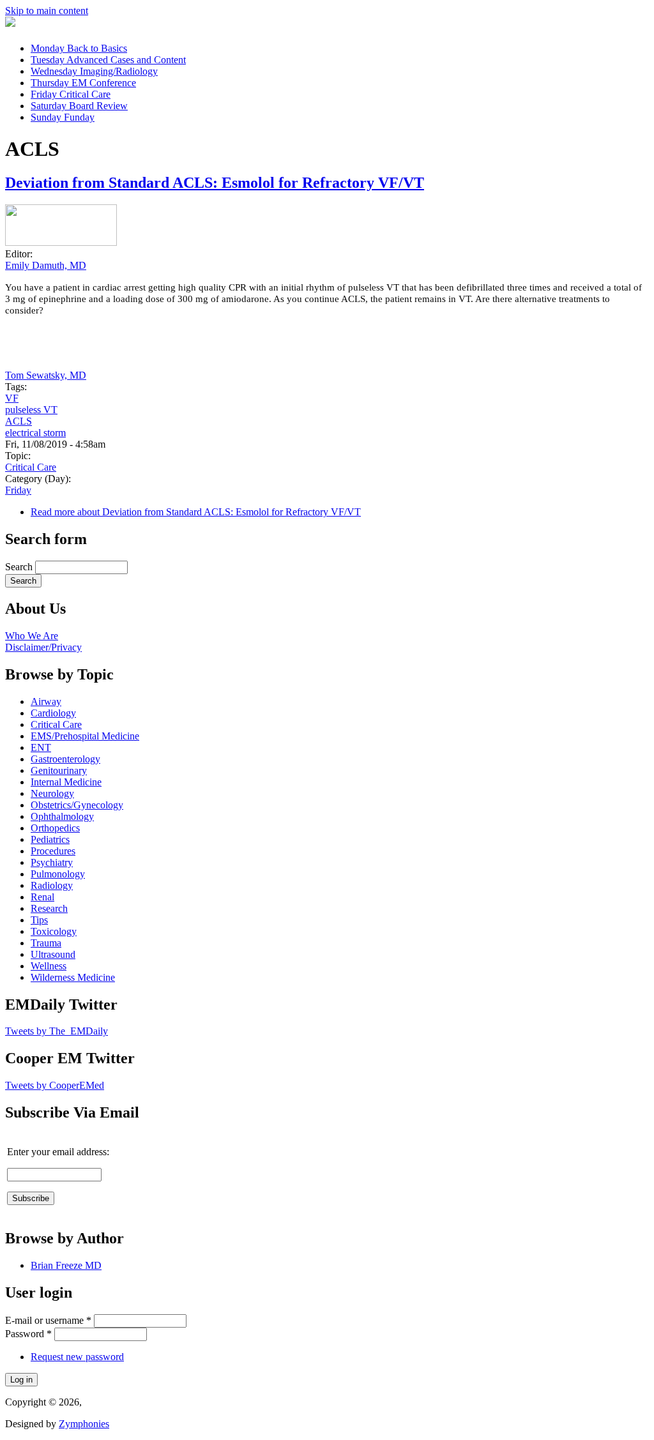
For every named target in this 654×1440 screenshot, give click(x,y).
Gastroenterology (65, 759)
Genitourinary (59, 770)
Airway (46, 701)
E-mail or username (48, 1320)
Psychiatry (52, 862)
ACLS (18, 421)
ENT (41, 747)
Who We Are (31, 635)
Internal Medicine (66, 782)
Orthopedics (55, 827)
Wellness (48, 965)
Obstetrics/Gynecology (77, 805)
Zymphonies (84, 1423)
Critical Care (30, 467)
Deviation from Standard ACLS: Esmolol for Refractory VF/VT (214, 182)
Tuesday (108, 59)
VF (12, 398)
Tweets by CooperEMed (54, 1085)
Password (28, 1333)
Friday (70, 94)
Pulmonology (58, 873)
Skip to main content (46, 10)
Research (49, 908)
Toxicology (54, 931)
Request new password (77, 1356)
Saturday (79, 105)
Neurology (52, 793)
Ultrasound (53, 954)
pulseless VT (31, 409)
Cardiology (53, 713)
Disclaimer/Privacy (43, 647)
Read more (196, 511)
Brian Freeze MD (66, 1265)
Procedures (53, 850)
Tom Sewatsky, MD (45, 375)
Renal (42, 896)
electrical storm (35, 432)
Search (20, 566)
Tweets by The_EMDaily (56, 1031)
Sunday (63, 117)
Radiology (52, 885)
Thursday (83, 82)
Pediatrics (50, 839)
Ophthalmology (62, 816)
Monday (79, 48)
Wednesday (94, 71)
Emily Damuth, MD (45, 265)
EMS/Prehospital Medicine (85, 736)
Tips (39, 919)
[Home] (10, 23)
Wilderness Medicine (73, 977)
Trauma (46, 942)
